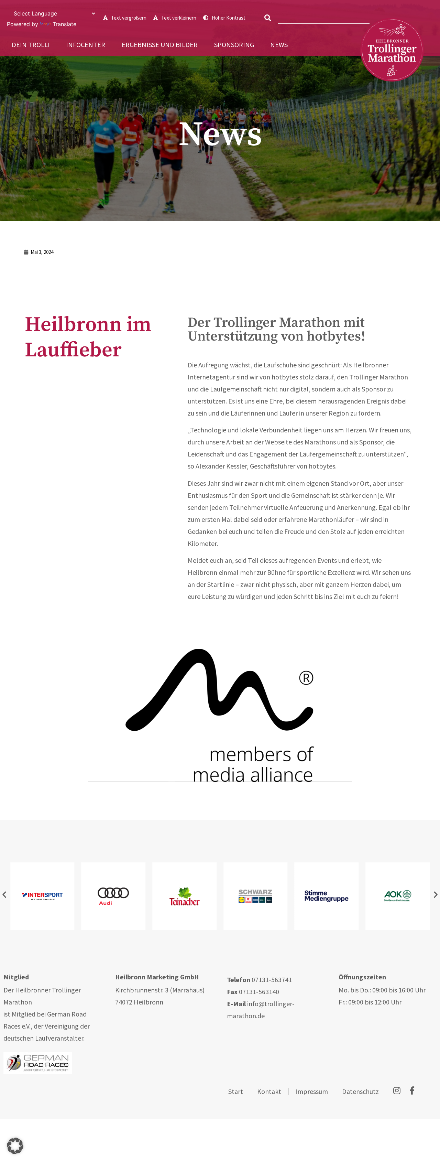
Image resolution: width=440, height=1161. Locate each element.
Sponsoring (234, 44)
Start (235, 1091)
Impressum (311, 1091)
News (279, 44)
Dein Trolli (31, 44)
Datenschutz (360, 1091)
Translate (64, 24)
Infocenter (85, 44)
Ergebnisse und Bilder (160, 44)
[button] (268, 18)
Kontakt (269, 1091)
